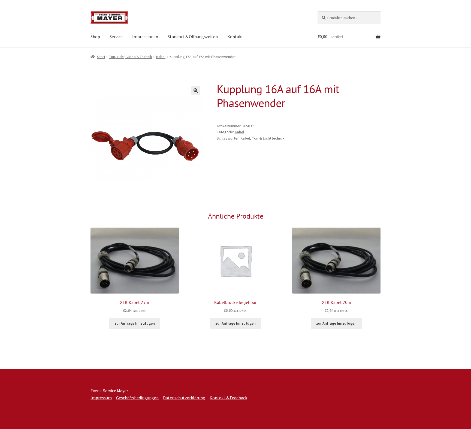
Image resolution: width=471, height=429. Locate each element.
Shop (95, 36)
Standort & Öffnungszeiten (193, 36)
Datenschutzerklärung (184, 397)
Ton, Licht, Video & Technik (130, 56)
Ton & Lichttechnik (268, 138)
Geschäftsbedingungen (137, 397)
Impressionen (145, 36)
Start (101, 56)
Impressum (101, 397)
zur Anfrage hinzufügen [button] (134, 323)
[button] (195, 90)
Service (116, 36)
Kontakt (235, 36)
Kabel (160, 56)
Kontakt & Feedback (228, 397)
